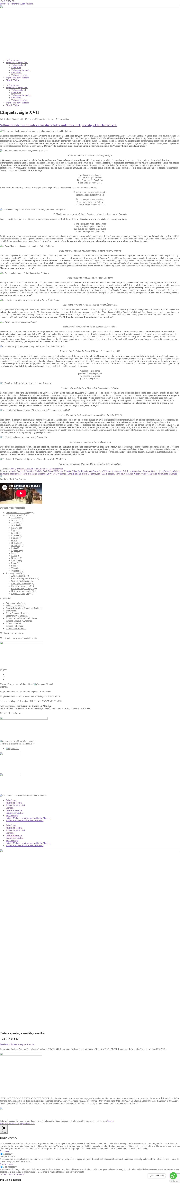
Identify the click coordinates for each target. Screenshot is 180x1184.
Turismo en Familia (14, 626)
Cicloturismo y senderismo (23, 578)
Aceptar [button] (110, 1121)
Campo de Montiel (25, 471)
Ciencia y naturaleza (20, 581)
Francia (14, 538)
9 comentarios (62, 119)
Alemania (15, 517)
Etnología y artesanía (20, 583)
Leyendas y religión (20, 593)
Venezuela (15, 571)
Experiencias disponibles (17, 62)
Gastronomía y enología (21, 588)
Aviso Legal (11, 800)
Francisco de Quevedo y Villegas (96, 471)
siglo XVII (102, 474)
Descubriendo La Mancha (37, 468)
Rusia (13, 563)
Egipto (14, 530)
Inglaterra (15, 550)
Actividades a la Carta (15, 603)
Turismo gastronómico (21, 70)
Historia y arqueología (21, 591)
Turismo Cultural (13, 623)
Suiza (13, 566)
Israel (13, 553)
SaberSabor (48, 119)
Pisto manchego (30, 474)
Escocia (14, 533)
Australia (15, 522)
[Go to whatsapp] (173, 1175)
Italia (13, 555)
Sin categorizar (56, 468)
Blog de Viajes (12, 80)
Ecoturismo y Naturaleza (17, 616)
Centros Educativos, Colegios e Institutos (24, 608)
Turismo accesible (19, 75)
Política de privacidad (15, 805)
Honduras (15, 545)
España (67, 471)
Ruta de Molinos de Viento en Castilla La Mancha (28, 818)
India (13, 548)
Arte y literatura (17, 468)
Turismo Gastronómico (16, 628)
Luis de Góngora (164, 471)
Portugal (41, 474)
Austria (12, 471)
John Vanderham (134, 471)
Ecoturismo (16, 67)
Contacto (10, 808)
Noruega (15, 558)
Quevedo (51, 474)
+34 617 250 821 (7, 1)
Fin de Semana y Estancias (17, 613)
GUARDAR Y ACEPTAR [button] (12, 1174)
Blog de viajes (12, 815)
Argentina (15, 520)
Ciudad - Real (40, 471)
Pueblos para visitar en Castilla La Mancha (24, 820)
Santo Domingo (89, 474)
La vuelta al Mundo (14, 515)
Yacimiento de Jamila (167, 474)
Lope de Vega (149, 471)
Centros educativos (14, 810)
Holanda (15, 543)
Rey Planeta (61, 474)
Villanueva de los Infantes (145, 474)
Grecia (14, 540)
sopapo (111, 474)
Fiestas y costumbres (20, 586)
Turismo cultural (18, 65)
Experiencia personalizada (17, 77)
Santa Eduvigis (74, 474)
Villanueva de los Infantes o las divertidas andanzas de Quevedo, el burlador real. (58, 125)
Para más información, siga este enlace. (17, 1123)
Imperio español (119, 471)
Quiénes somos (12, 60)
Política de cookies (14, 803)
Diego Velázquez (55, 471)
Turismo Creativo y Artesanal (19, 621)
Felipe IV (76, 471)
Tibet (13, 568)
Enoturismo (16, 72)
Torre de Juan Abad (124, 474)
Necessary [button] (4, 1151)
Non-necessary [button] (6, 1164)
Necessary (8, 1154)
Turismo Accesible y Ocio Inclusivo (21, 618)
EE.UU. (15, 528)
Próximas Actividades (15, 605)
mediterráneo (16, 474)
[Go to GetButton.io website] (173, 1181)
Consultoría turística (14, 813)
